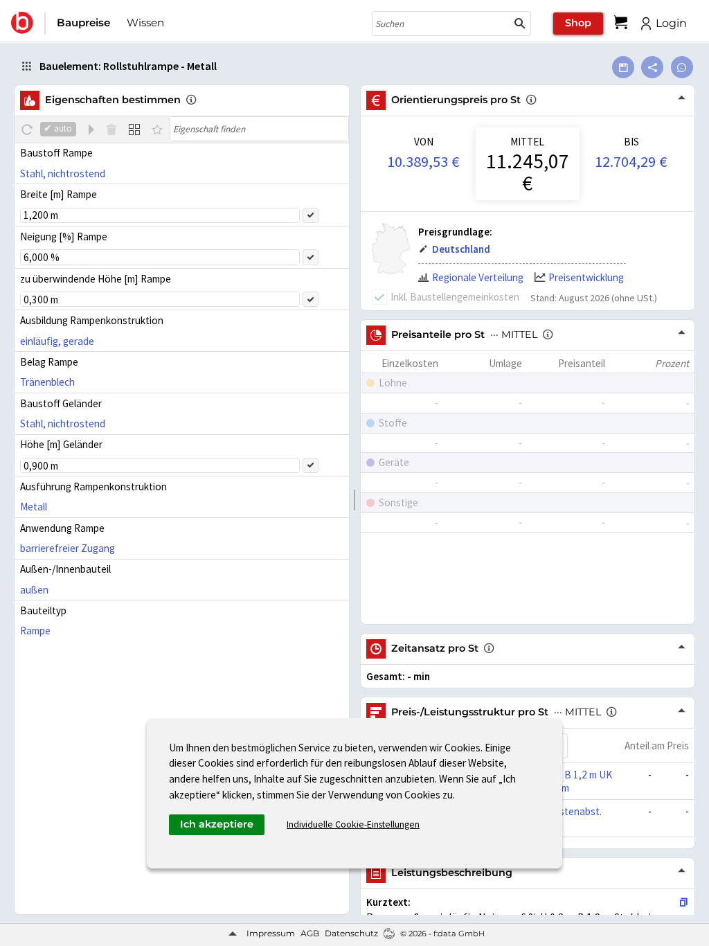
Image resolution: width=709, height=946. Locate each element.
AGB (309, 933)
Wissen (145, 22)
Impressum (270, 933)
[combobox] (441, 23)
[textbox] (259, 129)
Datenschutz (351, 933)
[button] (520, 23)
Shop (578, 23)
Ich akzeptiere (216, 824)
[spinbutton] (160, 215)
